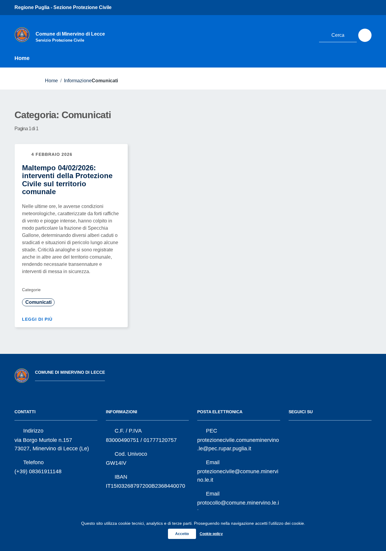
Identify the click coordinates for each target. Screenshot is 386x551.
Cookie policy (211, 534)
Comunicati (38, 302)
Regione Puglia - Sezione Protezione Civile (63, 7)
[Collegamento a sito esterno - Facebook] (262, 34)
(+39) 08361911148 (38, 471)
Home (22, 58)
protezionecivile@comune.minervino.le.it (237, 475)
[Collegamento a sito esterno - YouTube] (284, 34)
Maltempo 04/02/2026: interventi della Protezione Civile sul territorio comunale (67, 180)
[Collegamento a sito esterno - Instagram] (295, 34)
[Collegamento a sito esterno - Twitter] (273, 34)
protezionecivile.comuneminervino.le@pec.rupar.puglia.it (238, 444)
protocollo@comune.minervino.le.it (238, 507)
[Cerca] (365, 35)
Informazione (78, 80)
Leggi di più (38, 319)
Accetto (182, 534)
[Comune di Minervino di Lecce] (22, 34)
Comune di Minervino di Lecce (70, 372)
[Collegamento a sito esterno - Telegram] (307, 34)
